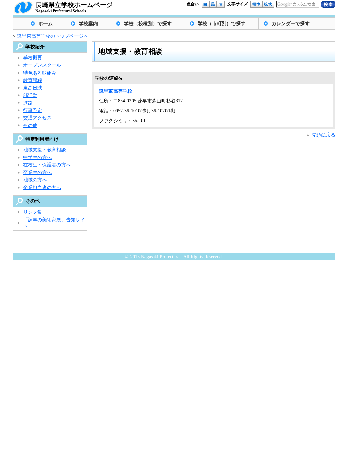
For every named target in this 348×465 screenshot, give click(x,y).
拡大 (268, 4)
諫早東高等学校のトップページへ (52, 36)
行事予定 (32, 110)
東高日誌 (32, 88)
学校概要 (32, 57)
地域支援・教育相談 (44, 150)
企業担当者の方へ (42, 187)
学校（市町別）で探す (221, 23)
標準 (256, 4)
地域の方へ (35, 179)
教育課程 (32, 80)
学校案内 (88, 23)
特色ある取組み (39, 73)
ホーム (45, 23)
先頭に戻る (323, 135)
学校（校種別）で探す (148, 23)
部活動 (30, 95)
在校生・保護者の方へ (47, 164)
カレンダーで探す (291, 23)
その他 (30, 125)
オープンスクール (42, 65)
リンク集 (32, 212)
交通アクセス (37, 118)
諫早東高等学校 (115, 91)
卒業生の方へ (37, 172)
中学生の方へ (37, 157)
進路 (28, 103)
